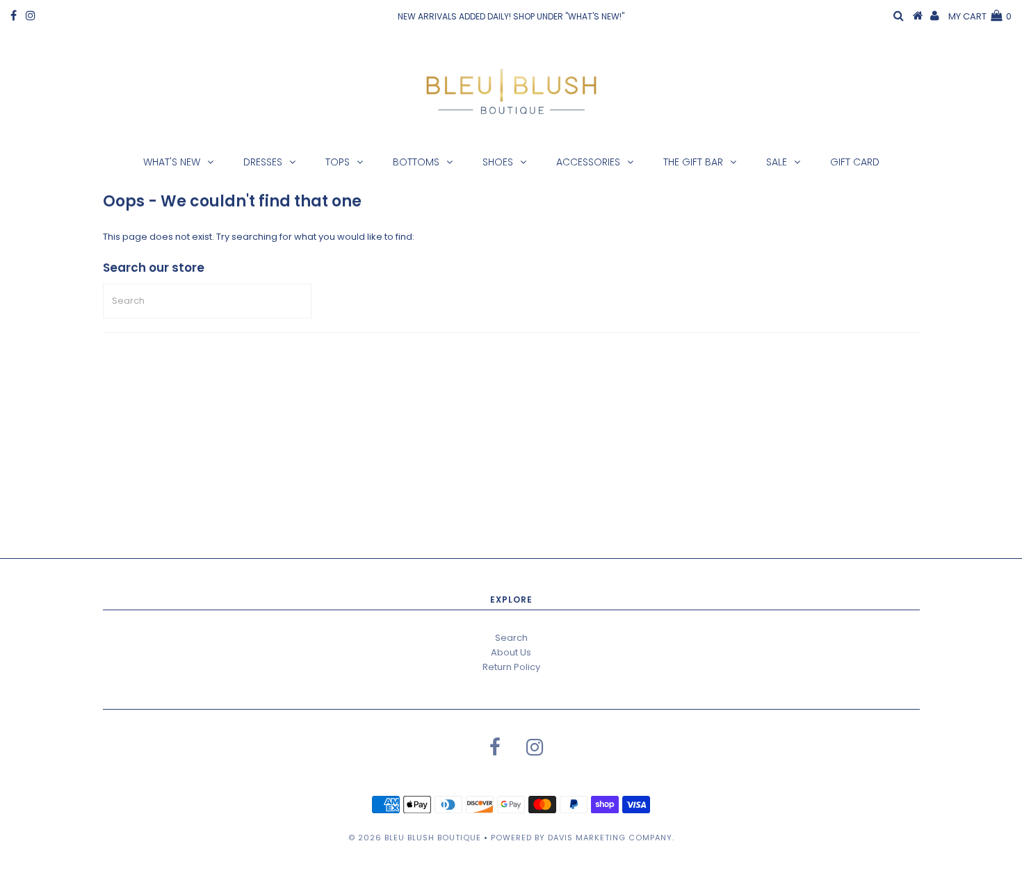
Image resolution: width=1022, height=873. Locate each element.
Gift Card (854, 162)
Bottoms (416, 162)
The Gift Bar (693, 162)
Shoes (497, 162)
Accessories (588, 162)
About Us (511, 652)
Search (511, 637)
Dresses (262, 162)
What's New (171, 162)
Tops (337, 162)
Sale (776, 162)
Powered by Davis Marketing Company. (582, 837)
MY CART (980, 16)
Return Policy (511, 667)
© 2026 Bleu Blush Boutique (414, 837)
